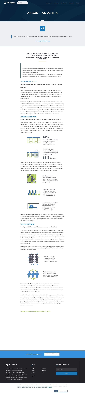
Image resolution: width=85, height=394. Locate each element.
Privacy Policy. (49, 387)
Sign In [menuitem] (77, 3)
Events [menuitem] (43, 372)
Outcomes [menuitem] (56, 3)
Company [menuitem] (71, 3)
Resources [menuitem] (64, 3)
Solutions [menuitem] (48, 3)
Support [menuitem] (33, 375)
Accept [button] (56, 391)
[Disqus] (42, 334)
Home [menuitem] (33, 368)
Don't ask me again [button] (63, 391)
